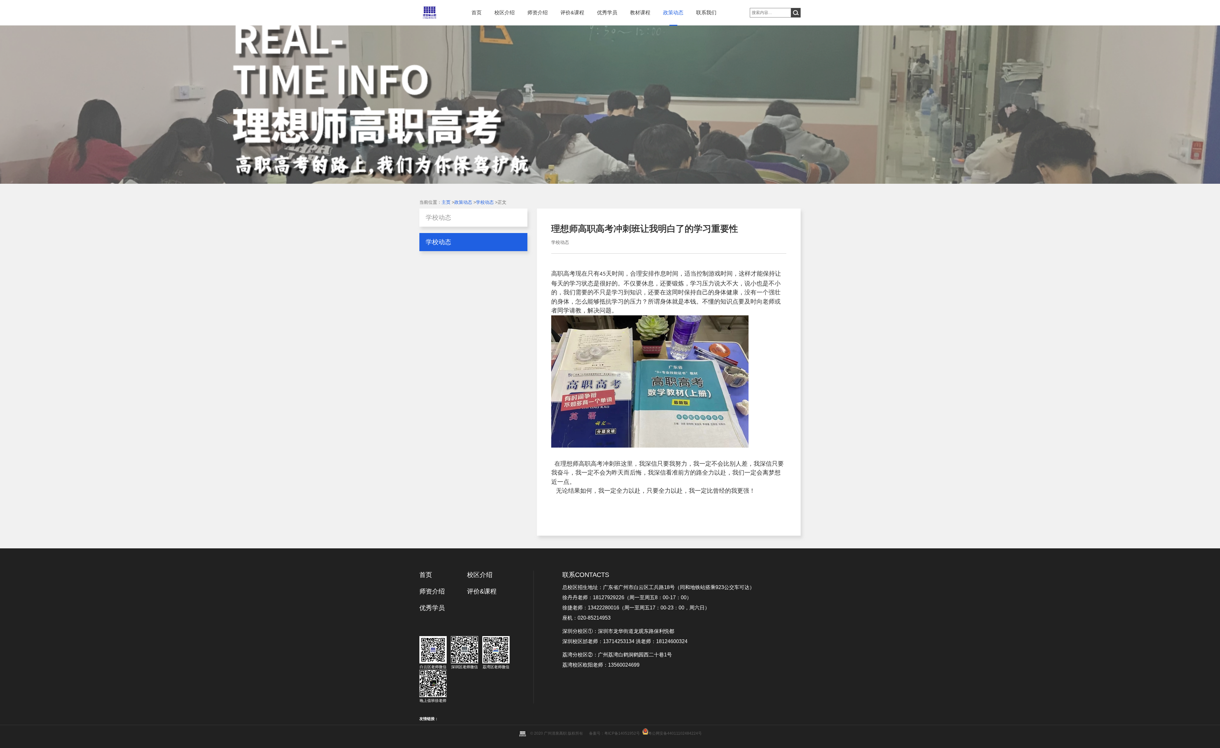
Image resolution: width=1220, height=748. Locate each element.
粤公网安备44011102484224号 (675, 733)
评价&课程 (572, 12)
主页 (446, 202)
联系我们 (706, 12)
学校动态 (485, 202)
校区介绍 (504, 12)
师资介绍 (537, 12)
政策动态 (673, 12)
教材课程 (640, 12)
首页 (476, 12)
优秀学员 (607, 12)
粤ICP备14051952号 (622, 733)
